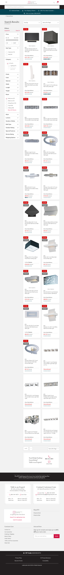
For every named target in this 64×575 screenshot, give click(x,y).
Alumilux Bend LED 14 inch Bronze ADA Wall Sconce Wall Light (31, 224)
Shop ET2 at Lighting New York (17, 517)
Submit (56, 536)
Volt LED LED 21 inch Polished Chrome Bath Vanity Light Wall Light (32, 397)
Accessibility (45, 560)
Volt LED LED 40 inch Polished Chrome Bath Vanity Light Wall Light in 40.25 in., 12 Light (50, 432)
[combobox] (32, 7)
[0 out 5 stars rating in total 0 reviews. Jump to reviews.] (29, 59)
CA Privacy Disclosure (45, 558)
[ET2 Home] (32, 2)
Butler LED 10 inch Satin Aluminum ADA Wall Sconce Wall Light (50, 154)
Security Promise (18, 560)
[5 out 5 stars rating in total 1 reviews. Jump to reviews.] (47, 94)
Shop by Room (9, 16)
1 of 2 (25, 448)
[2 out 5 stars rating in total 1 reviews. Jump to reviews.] (28, 197)
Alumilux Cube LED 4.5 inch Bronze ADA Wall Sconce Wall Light (50, 50)
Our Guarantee (8, 532)
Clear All (18, 30)
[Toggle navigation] (6, 2)
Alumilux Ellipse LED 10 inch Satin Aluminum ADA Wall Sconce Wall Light (31, 362)
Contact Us (7, 529)
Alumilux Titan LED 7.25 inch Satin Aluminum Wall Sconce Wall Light (31, 292)
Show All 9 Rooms (12, 110)
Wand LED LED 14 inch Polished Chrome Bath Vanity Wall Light (31, 189)
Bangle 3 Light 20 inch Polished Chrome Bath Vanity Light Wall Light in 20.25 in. (50, 397)
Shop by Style (37, 515)
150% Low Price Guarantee (11, 540)
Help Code (7, 543)
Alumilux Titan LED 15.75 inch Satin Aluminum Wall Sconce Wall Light (50, 189)
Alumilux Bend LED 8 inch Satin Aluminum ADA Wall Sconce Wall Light (51, 224)
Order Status (8, 538)
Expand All (7, 30)
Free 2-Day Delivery (29, 55)
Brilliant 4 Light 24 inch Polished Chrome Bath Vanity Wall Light (31, 154)
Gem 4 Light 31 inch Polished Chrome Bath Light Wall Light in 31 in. (50, 364)
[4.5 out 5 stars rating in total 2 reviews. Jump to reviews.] (47, 59)
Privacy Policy (18, 558)
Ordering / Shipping (9, 534)
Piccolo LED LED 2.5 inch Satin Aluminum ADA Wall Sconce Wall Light (32, 327)
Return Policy (8, 536)
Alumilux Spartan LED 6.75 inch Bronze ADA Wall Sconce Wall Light (31, 50)
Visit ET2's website (17, 520)
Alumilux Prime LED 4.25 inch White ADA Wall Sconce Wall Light (31, 85)
